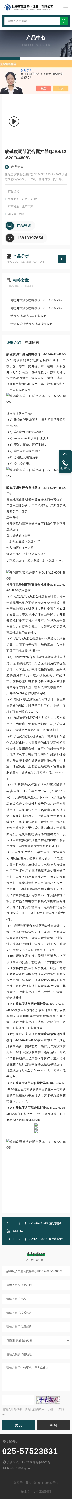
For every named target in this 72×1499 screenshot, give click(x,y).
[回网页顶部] (65, 454)
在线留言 (32, 343)
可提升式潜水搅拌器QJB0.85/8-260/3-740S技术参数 (38, 308)
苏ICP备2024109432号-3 (42, 1482)
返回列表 (18, 1231)
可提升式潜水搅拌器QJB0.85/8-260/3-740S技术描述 (38, 300)
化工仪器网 (43, 1491)
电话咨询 (65, 468)
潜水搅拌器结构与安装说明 (28, 316)
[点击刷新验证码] (48, 1400)
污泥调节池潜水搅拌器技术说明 (31, 324)
